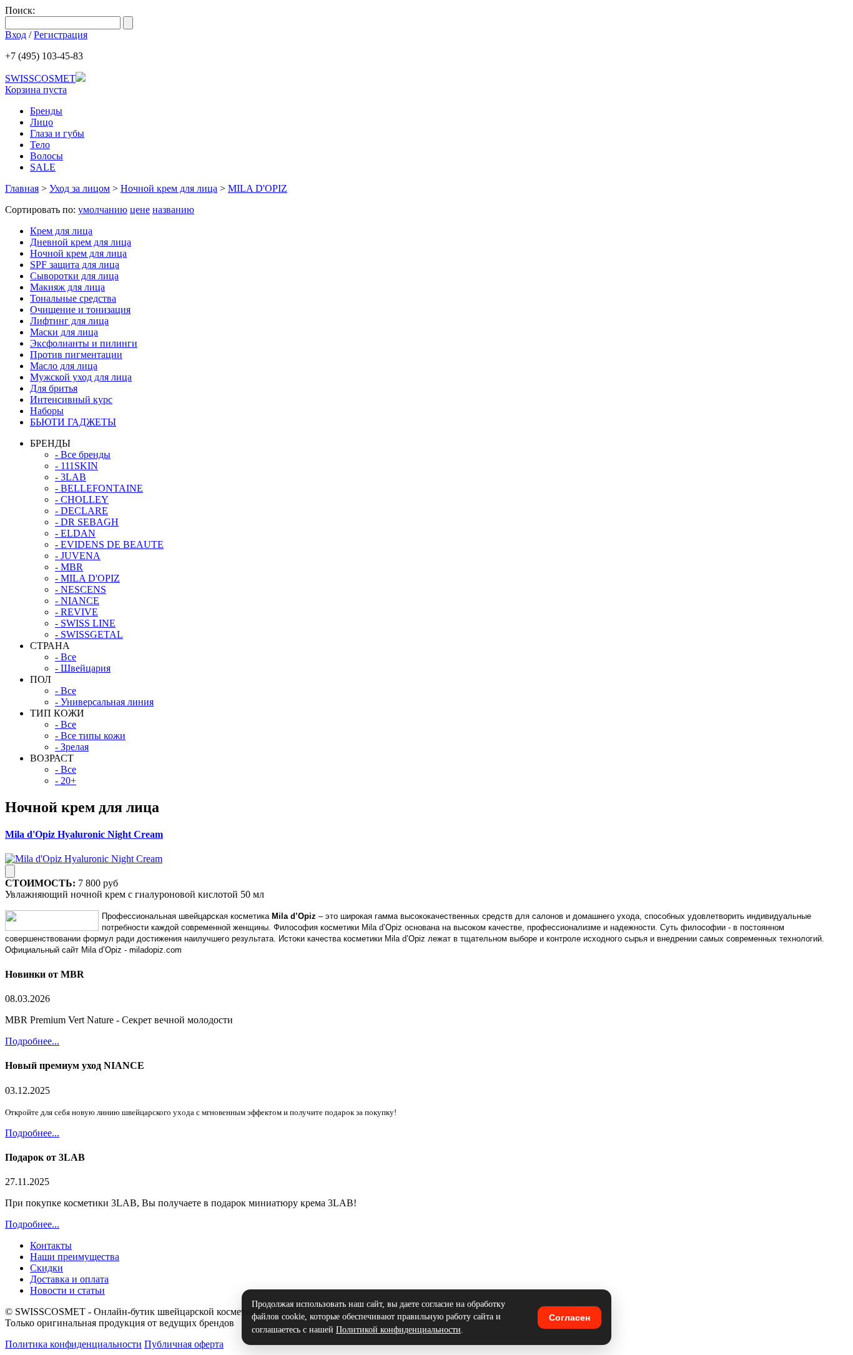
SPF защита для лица (74, 264)
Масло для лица (63, 365)
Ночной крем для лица (169, 188)
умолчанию (102, 209)
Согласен (569, 1318)
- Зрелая (72, 747)
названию (173, 209)
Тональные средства (73, 298)
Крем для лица (61, 231)
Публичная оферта (184, 1344)
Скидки (46, 1268)
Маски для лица (64, 332)
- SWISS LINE (85, 623)
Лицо (41, 122)
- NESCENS (80, 589)
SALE (43, 167)
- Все (65, 657)
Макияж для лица (67, 287)
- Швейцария (83, 668)
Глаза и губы (57, 133)
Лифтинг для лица (69, 320)
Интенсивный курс (71, 399)
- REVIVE (76, 612)
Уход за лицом (79, 188)
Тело (40, 144)
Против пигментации (76, 354)
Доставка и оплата (69, 1279)
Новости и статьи (67, 1290)
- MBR (69, 567)
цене (140, 209)
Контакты (51, 1245)
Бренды (46, 111)
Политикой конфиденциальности (398, 1329)
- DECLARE (81, 510)
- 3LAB (70, 477)
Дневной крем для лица (80, 242)
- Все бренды (83, 454)
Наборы (47, 410)
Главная (22, 188)
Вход (15, 34)
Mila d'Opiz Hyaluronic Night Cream (84, 834)
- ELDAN (75, 533)
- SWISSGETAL (89, 634)
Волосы (46, 156)
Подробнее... (32, 1041)
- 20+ (65, 780)
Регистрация (60, 34)
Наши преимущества (74, 1256)
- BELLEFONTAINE (99, 488)
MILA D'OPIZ (257, 188)
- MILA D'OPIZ (87, 578)
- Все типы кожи (90, 735)
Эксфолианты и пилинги (83, 343)
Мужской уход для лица (81, 377)
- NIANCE (77, 600)
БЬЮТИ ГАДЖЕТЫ (73, 422)
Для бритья (53, 388)
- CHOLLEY (82, 499)
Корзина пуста (36, 89)
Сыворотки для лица (74, 276)
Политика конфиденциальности (73, 1344)
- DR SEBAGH (87, 522)
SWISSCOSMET (40, 78)
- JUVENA (78, 555)
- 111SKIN (76, 465)
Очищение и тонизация (80, 309)
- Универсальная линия (104, 702)
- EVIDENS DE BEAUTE (109, 544)
